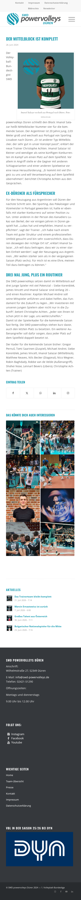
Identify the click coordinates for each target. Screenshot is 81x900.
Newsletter (49, 8)
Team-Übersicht (15, 781)
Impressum (34, 2)
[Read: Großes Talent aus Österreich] (9, 618)
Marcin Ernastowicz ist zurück (31, 606)
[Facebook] (8, 738)
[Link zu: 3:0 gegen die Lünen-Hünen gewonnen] (23, 539)
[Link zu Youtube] (66, 891)
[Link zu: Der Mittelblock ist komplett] (23, 505)
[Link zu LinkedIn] (72, 891)
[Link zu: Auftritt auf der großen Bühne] (57, 539)
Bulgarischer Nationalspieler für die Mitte (38, 626)
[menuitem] (19, 3)
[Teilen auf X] (27, 393)
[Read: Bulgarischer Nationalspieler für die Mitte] (9, 628)
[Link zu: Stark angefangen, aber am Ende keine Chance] (23, 437)
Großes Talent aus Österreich (31, 616)
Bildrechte (33, 8)
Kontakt (19, 2)
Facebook (17, 738)
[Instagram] (8, 734)
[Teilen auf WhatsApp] (40, 393)
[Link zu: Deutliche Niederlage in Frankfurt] (57, 437)
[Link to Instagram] (68, 393)
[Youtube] (8, 742)
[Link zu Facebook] (61, 891)
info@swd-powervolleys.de (32, 677)
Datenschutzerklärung (56, 2)
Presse (9, 787)
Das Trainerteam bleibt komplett (33, 596)
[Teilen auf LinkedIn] (54, 393)
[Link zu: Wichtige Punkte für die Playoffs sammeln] (23, 471)
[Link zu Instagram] (55, 891)
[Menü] (70, 19)
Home (9, 775)
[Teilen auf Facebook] (13, 393)
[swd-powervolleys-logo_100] (33, 19)
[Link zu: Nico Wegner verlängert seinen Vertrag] (57, 505)
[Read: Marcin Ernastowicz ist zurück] (9, 608)
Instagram (17, 734)
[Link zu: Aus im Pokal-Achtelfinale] (57, 471)
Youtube (16, 742)
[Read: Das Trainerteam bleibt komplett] (9, 598)
